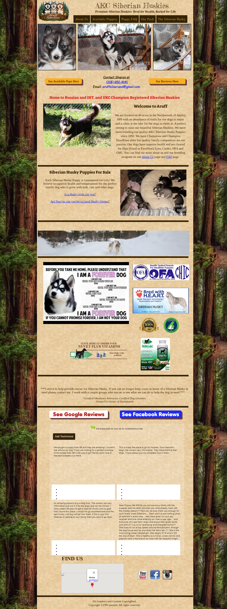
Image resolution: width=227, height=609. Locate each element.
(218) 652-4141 (117, 82)
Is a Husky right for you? (80, 194)
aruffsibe (109, 87)
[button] (82, 19)
